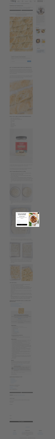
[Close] (38, 213)
